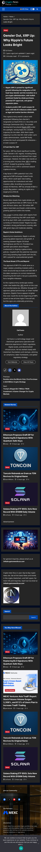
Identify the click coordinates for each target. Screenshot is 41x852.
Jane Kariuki (8, 708)
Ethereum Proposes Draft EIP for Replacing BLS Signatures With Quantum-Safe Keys (18, 438)
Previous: (20, 379)
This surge (7, 215)
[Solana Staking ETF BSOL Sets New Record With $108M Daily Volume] (20, 494)
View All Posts (28, 362)
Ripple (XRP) (26, 127)
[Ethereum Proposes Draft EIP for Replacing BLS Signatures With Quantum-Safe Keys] (20, 420)
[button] (3, 9)
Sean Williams (9, 479)
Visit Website (12, 362)
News (6, 30)
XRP (27, 161)
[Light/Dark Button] (32, 9)
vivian (6, 444)
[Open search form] (37, 9)
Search (7, 611)
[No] (38, 843)
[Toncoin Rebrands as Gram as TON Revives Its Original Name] (20, 458)
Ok (21, 848)
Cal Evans (8, 50)
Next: (18, 390)
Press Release (10, 690)
